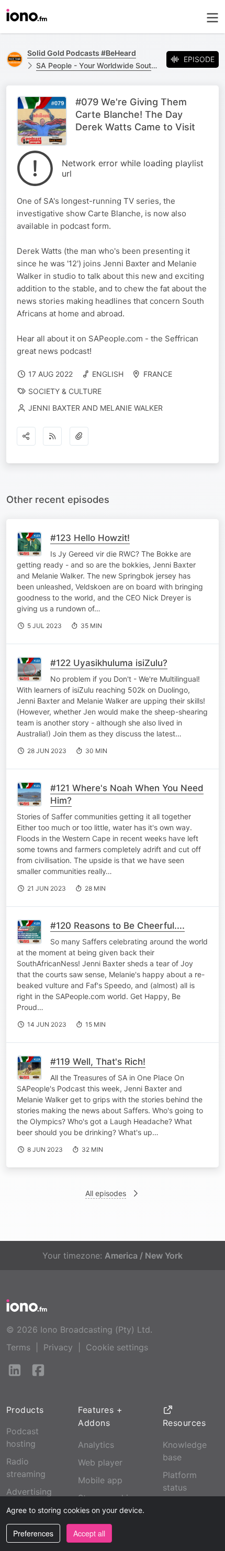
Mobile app (100, 1480)
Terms (18, 1347)
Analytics (96, 1444)
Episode (199, 59)
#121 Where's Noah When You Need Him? (127, 794)
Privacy (58, 1347)
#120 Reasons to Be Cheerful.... (117, 925)
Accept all (89, 1533)
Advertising (29, 1491)
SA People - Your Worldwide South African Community (97, 65)
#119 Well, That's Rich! (97, 1061)
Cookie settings (117, 1347)
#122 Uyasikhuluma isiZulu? (108, 663)
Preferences (33, 1533)
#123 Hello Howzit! (90, 538)
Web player (100, 1462)
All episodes (105, 1193)
